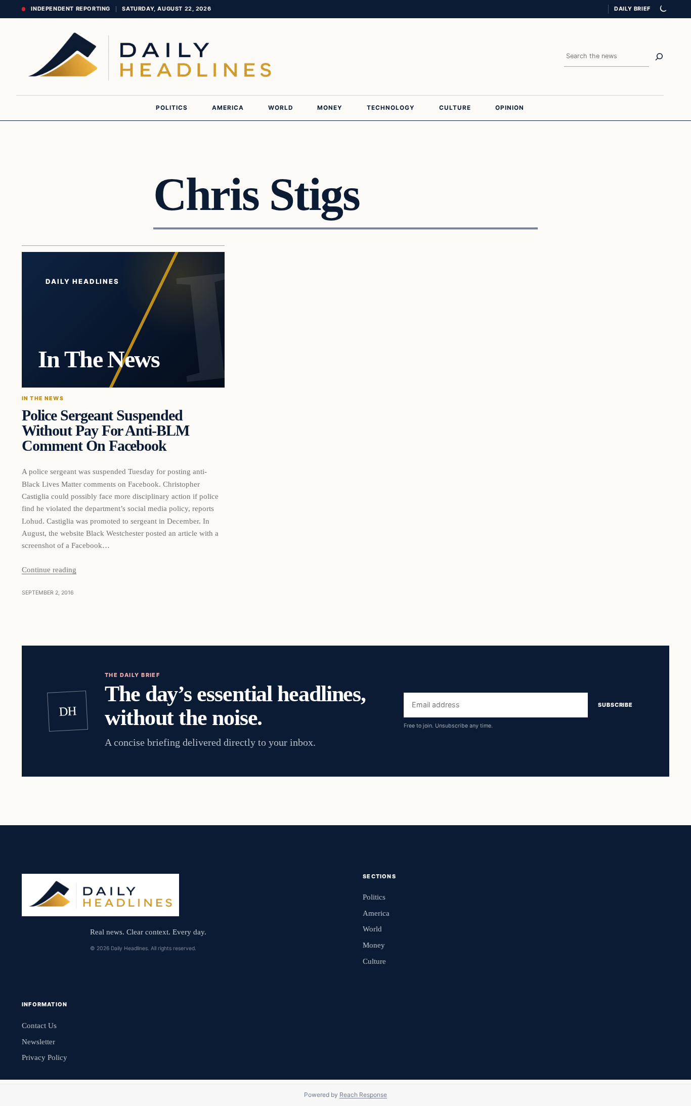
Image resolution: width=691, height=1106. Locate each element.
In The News (43, 398)
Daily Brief (632, 8)
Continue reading (49, 569)
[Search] (659, 57)
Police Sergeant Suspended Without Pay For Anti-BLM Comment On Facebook (105, 431)
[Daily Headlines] (149, 56)
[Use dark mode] (662, 9)
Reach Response (363, 1094)
